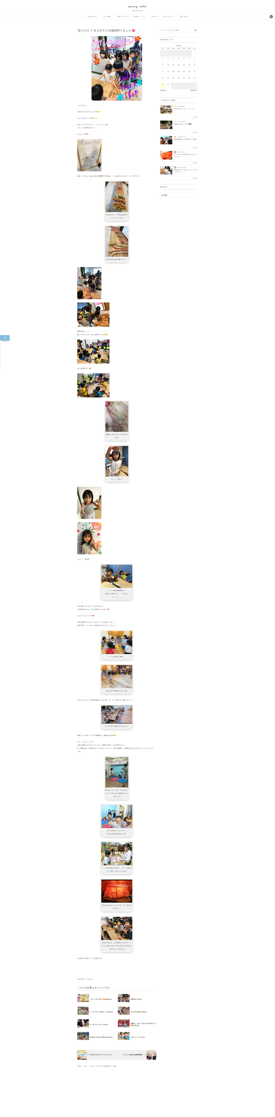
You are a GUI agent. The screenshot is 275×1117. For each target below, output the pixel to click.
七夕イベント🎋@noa (138, 1037)
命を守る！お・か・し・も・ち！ (184, 109)
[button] (271, 17)
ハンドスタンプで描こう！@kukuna (101, 1012)
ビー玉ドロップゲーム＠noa (99, 1024)
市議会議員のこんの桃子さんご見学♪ (185, 139)
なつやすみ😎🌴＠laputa (139, 1012)
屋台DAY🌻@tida (136, 999)
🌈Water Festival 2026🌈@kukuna (101, 1037)
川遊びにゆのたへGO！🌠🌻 (183, 124)
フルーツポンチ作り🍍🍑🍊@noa (101, 999)
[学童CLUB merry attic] (137, 7)
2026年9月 (193, 90)
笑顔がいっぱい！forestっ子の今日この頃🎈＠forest (143, 1024)
